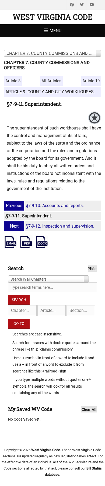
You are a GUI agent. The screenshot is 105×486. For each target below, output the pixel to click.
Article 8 (12, 80)
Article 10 (91, 80)
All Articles (51, 80)
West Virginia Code (53, 17)
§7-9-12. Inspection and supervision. (52, 226)
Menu (55, 30)
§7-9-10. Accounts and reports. (45, 205)
